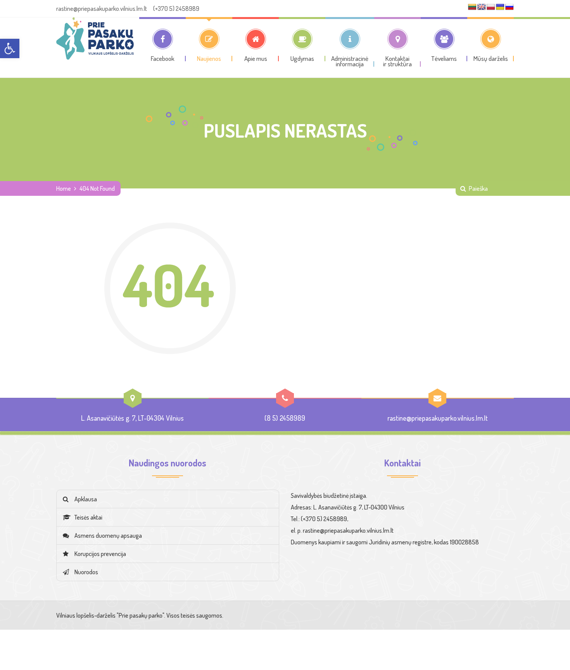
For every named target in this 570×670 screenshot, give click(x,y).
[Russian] (509, 7)
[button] (9, 48)
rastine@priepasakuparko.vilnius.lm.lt (437, 418)
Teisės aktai (88, 517)
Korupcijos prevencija (100, 554)
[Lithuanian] (472, 7)
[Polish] (491, 7)
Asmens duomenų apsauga (108, 535)
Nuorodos (86, 572)
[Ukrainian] (500, 7)
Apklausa (85, 499)
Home (63, 188)
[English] (481, 7)
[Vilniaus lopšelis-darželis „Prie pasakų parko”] (95, 38)
